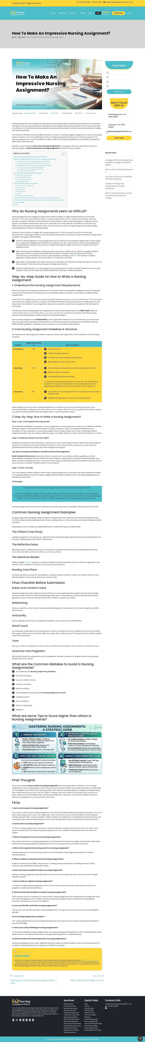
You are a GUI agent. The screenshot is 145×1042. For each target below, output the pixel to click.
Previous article (18, 976)
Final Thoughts (20, 202)
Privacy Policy (89, 1008)
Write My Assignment (71, 1021)
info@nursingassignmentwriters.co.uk (119, 2)
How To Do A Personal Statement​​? (119, 170)
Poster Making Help (91, 1019)
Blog (90, 13)
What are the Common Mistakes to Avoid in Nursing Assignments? (37, 198)
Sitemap (87, 1017)
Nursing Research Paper (92, 1030)
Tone (19, 194)
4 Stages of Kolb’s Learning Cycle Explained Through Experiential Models (119, 162)
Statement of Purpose (71, 1030)
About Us (62, 13)
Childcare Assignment (71, 1013)
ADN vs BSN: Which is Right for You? (87, 980)
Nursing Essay (68, 1004)
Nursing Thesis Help (91, 1021)
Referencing (21, 187)
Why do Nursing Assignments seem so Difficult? (30, 157)
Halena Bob (21, 956)
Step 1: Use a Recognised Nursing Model (32, 167)
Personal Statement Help (93, 1024)
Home (53, 13)
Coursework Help (70, 1006)
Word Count (21, 191)
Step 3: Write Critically (27, 171)
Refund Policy (89, 1010)
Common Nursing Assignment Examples (28, 173)
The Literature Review (24, 179)
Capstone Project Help (71, 1015)
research (28, 562)
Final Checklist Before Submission (26, 183)
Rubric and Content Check (25, 185)
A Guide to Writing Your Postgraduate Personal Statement (114, 186)
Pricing (83, 13)
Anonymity (21, 189)
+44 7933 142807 (84, 2)
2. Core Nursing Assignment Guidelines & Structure (33, 163)
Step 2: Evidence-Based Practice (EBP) (32, 169)
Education (22, 37)
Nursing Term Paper (70, 1028)
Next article (97, 976)
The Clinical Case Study (24, 175)
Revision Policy (89, 1013)
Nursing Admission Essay (72, 1026)
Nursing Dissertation (70, 1017)
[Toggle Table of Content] (62, 154)
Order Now (118, 13)
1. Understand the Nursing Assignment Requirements (33, 161)
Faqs (86, 1004)
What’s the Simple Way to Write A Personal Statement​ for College (118, 195)
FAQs (16, 204)
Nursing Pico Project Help (72, 1024)
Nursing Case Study (70, 1008)
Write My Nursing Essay (71, 1019)
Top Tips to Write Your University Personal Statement (118, 177)
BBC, (75, 256)
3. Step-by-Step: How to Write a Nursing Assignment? (35, 165)
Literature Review (70, 1032)
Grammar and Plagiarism (25, 196)
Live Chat (98, 2)
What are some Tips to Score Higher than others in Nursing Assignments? (40, 200)
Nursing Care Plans (23, 181)
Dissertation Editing (91, 1026)
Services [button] (72, 13)
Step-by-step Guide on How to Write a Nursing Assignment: (35, 159)
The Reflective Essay (24, 177)
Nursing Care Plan (70, 1010)
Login (129, 13)
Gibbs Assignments (91, 1028)
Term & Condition (90, 1015)
